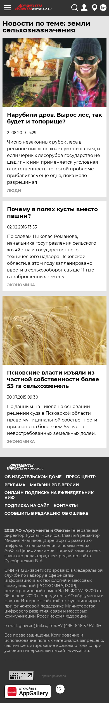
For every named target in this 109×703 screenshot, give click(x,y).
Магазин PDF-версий (54, 484)
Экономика (21, 285)
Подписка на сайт (26, 505)
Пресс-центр (81, 476)
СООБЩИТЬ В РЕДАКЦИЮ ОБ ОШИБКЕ (46, 513)
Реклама (14, 484)
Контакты (66, 505)
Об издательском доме (32, 476)
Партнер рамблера (52, 676)
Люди (14, 190)
